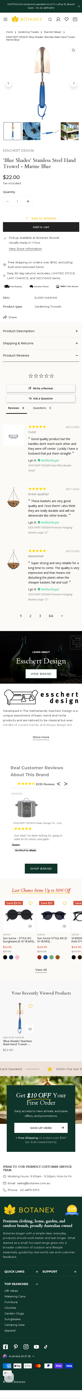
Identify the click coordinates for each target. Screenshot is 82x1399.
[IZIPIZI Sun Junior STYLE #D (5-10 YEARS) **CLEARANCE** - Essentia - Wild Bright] (57, 957)
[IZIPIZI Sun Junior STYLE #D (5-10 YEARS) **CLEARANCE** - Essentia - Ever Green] (51, 957)
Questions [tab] (39, 408)
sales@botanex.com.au (33, 1183)
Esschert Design (52, 32)
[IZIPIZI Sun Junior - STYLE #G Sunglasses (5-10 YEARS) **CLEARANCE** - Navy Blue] (11, 957)
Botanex (19, 1381)
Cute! (32, 432)
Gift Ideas (11, 1290)
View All (41, 969)
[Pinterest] (16, 1347)
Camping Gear (14, 1324)
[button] (75, 19)
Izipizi (7, 935)
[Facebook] (5, 1347)
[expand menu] (5, 19)
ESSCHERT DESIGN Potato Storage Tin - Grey (37, 823)
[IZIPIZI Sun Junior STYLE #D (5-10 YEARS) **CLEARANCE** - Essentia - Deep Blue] (45, 957)
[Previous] (8, 83)
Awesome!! (36, 556)
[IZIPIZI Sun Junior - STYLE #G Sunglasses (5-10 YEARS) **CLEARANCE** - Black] (5, 957)
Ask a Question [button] (43, 398)
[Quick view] (30, 926)
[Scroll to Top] (75, 1377)
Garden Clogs (14, 1313)
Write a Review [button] (43, 388)
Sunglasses (12, 1319)
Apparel (10, 1330)
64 (51, 615)
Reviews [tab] (13, 408)
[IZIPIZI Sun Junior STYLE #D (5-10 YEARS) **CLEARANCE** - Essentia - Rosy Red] (39, 957)
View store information (25, 248)
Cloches (10, 1307)
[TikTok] (47, 1346)
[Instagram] (26, 1347)
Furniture (11, 1302)
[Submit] (62, 1127)
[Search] (50, 19)
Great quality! (38, 494)
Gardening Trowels (28, 32)
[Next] (73, 83)
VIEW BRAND (41, 673)
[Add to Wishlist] (30, 903)
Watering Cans (14, 1296)
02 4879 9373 (29, 1190)
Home (9, 32)
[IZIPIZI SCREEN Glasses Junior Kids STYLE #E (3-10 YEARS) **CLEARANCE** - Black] (73, 957)
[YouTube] (36, 1347)
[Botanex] (26, 19)
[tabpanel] (41, 331)
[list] (41, 83)
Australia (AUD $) (20, 1356)
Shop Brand (41, 868)
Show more (41, 737)
